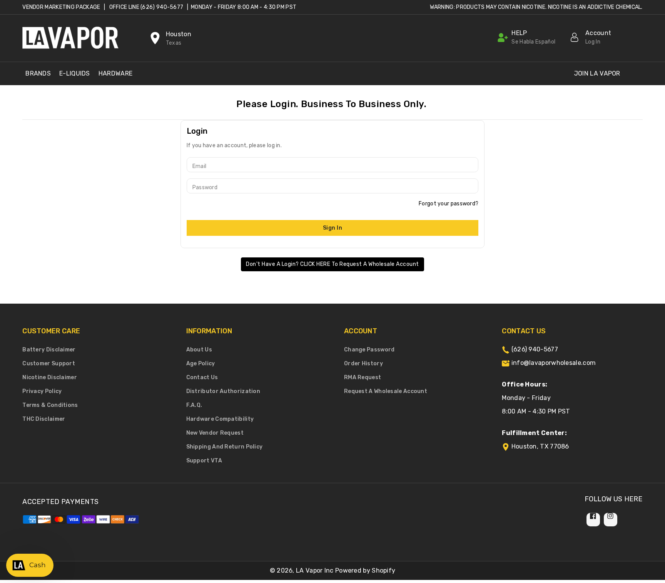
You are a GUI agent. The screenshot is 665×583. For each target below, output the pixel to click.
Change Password (369, 349)
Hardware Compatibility (220, 419)
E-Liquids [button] (74, 73)
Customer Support (48, 363)
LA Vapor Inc (315, 570)
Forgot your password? (448, 203)
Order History (363, 363)
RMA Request (362, 377)
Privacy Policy (42, 391)
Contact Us (202, 377)
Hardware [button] (115, 73)
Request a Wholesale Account (385, 391)
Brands (38, 73)
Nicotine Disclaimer (49, 377)
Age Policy (200, 363)
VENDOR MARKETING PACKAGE (61, 7)
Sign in (333, 228)
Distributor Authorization (223, 391)
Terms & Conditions (50, 405)
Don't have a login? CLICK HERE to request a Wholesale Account (332, 264)
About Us (199, 349)
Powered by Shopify (365, 570)
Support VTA (204, 460)
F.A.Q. (194, 405)
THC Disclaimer (43, 419)
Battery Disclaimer (48, 349)
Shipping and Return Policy (224, 447)
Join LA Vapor (597, 73)
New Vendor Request (215, 433)
